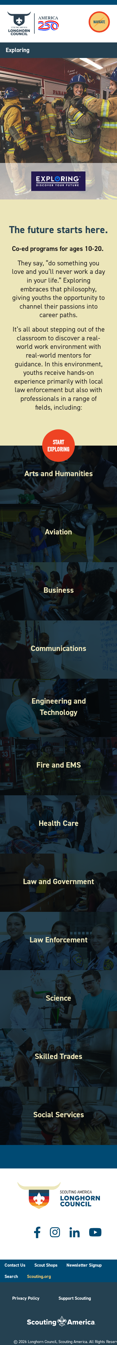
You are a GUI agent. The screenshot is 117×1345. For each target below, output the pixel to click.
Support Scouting (74, 1298)
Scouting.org (39, 1276)
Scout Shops (45, 1265)
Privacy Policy (25, 1298)
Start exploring (58, 445)
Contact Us (15, 1265)
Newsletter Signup (84, 1265)
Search (11, 1276)
